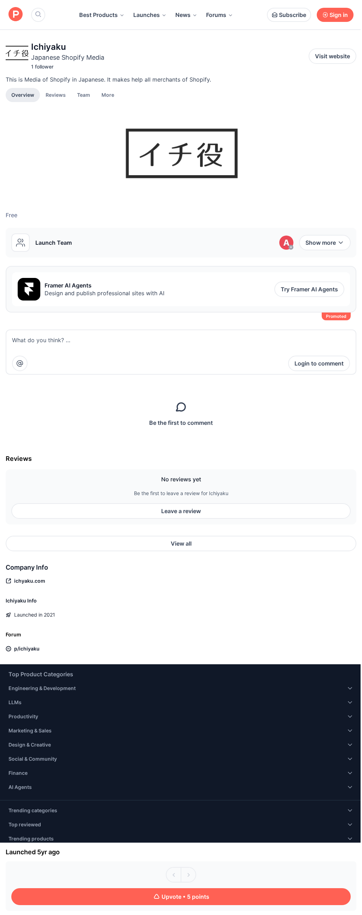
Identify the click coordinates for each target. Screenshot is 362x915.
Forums (216, 14)
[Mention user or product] (20, 363)
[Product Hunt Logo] (15, 14)
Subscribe (292, 14)
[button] (108, 94)
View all (181, 543)
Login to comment (319, 363)
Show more (320, 242)
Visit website (332, 56)
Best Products (98, 14)
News (183, 14)
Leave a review (181, 511)
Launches (146, 14)
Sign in (338, 14)
